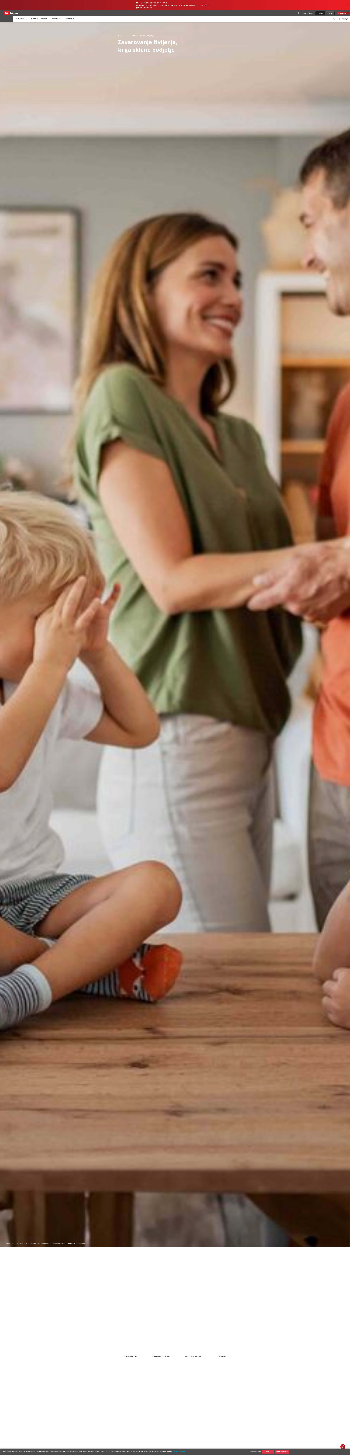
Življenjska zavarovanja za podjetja (39, 1243)
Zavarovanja (21, 19)
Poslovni (329, 13)
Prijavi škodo (205, 5)
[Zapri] (347, 1452)
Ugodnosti (56, 19)
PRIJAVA (345, 19)
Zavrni (268, 1451)
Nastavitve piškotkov (255, 1451)
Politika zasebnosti (179, 1451)
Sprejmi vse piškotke (282, 1451)
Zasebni (320, 13)
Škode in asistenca (39, 19)
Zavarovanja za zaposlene (19, 1243)
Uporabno (70, 19)
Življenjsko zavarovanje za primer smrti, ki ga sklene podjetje (69, 1243)
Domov (8, 1243)
